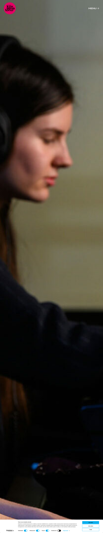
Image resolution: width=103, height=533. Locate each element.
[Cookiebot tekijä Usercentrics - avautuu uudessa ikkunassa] (10, 531)
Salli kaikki (90, 522)
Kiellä (91, 529)
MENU (92, 8)
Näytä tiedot (65, 530)
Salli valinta (90, 526)
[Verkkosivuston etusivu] (10, 8)
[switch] (37, 531)
